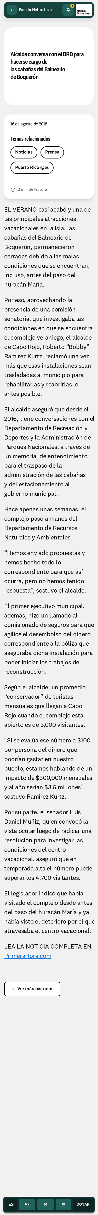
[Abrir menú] (27, 1204)
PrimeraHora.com (27, 956)
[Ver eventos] (63, 1204)
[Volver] (12, 10)
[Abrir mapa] (45, 1204)
